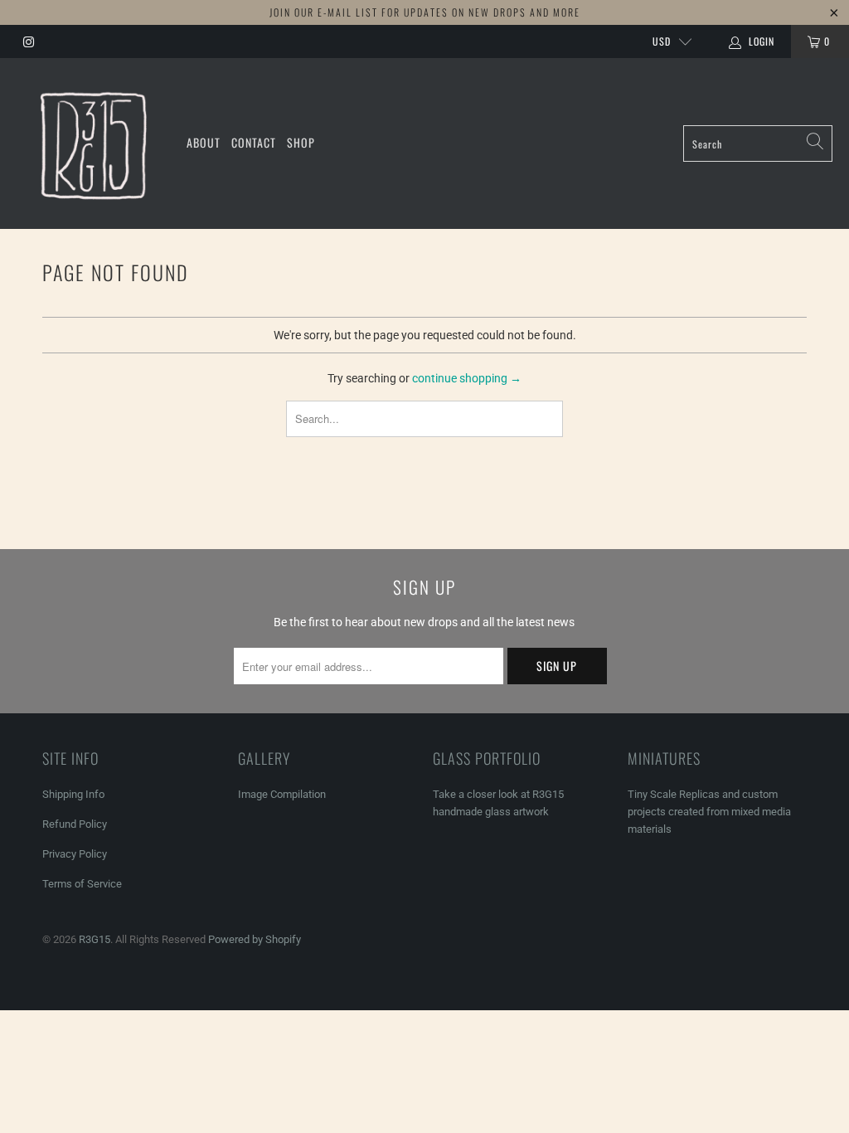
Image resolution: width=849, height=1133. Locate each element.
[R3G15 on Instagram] (28, 41)
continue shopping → (467, 378)
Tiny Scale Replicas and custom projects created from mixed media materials (709, 811)
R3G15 (94, 939)
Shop (301, 142)
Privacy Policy (74, 854)
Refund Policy (74, 824)
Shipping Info (73, 794)
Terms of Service (82, 884)
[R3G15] (93, 143)
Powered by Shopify (254, 939)
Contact (253, 142)
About (204, 142)
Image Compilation (282, 794)
